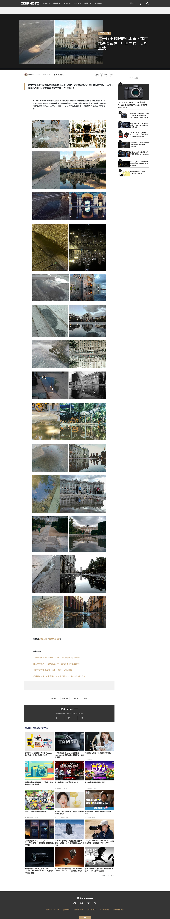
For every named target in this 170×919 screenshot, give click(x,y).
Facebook (97, 74)
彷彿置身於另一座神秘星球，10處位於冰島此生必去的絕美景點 (59, 676)
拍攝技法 (46, 3)
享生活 (76, 698)
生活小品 (65, 698)
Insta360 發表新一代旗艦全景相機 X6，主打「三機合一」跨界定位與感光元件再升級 (69, 843)
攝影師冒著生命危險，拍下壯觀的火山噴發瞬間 (52, 670)
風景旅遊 (53, 698)
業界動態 (67, 3)
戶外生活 (56, 3)
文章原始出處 (54, 639)
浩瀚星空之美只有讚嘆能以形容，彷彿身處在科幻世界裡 (56, 664)
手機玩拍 (87, 3)
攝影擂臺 (98, 3)
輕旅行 (86, 698)
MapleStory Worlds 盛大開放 (36, 811)
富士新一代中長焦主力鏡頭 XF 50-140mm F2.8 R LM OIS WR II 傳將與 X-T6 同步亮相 (39, 871)
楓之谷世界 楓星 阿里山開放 (95, 782)
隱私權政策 (91, 910)
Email (111, 74)
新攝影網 (43, 639)
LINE (101, 74)
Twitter (106, 74)
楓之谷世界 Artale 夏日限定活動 (66, 782)
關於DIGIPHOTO (52, 910)
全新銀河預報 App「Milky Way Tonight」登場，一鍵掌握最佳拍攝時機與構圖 (39, 843)
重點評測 (77, 3)
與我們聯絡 (104, 910)
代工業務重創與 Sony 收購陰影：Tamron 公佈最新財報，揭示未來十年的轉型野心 (69, 755)
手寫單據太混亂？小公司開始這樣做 (98, 753)
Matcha (31, 75)
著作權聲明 (78, 910)
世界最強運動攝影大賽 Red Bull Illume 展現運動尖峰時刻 (56, 658)
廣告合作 (66, 910)
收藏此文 (60, 75)
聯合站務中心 (118, 910)
